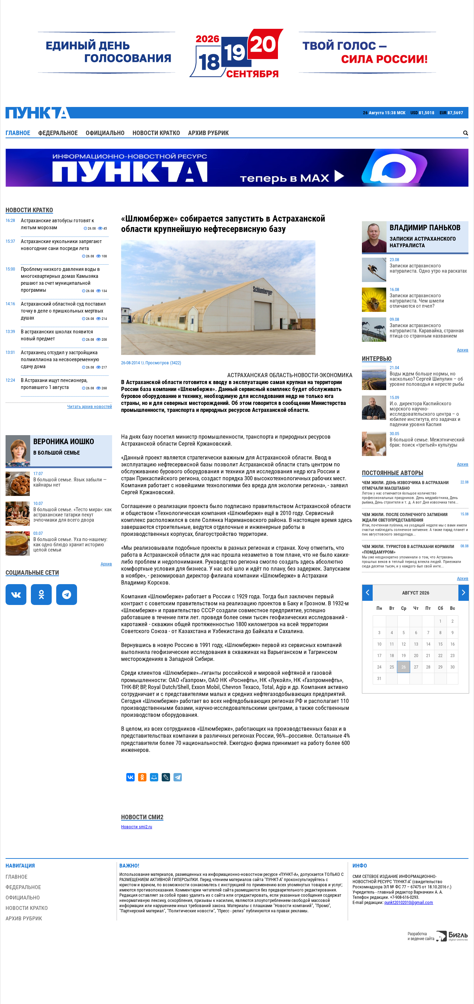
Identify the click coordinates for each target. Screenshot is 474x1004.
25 (392, 667)
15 (440, 644)
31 (379, 678)
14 (428, 644)
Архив (106, 563)
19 (403, 655)
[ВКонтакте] (130, 777)
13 (416, 644)
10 (379, 644)
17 (379, 655)
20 (416, 655)
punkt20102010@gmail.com (408, 902)
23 (452, 655)
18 (392, 655)
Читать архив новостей (89, 406)
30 (452, 667)
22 (440, 655)
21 (428, 655)
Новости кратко (156, 132)
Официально (105, 132)
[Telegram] (177, 777)
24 (379, 667)
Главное (18, 132)
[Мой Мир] (154, 777)
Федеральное (58, 132)
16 (452, 644)
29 (440, 667)
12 (403, 644)
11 (392, 644)
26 (403, 667)
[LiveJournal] (166, 777)
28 (428, 667)
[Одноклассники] (142, 777)
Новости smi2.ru (136, 826)
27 (416, 667)
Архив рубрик (208, 132)
